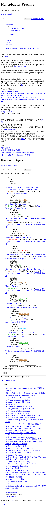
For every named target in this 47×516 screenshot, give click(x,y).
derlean (10, 206)
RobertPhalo (12, 191)
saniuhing (11, 271)
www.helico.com (20, 67)
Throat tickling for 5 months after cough (19, 332)
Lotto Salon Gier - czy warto (15, 204)
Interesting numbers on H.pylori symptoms (20, 318)
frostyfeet (11, 320)
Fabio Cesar (12, 334)
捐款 (23, 139)
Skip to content (6, 14)
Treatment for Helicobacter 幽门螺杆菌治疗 (21, 307)
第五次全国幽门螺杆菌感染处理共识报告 (17, 153)
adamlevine (12, 349)
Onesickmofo (12, 305)
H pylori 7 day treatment (14, 286)
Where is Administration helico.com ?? (19, 237)
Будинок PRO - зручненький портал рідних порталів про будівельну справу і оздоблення (22, 188)
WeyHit (10, 222)
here (6, 56)
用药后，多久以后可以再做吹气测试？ (16, 155)
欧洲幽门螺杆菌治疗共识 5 (11, 150)
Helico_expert (13, 239)
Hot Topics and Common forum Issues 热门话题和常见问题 (25, 224)
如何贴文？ (5, 148)
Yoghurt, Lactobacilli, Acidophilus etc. (24, 207)
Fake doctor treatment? (13, 303)
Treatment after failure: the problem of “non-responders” (25, 254)
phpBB (12, 500)
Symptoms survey (7, 112)
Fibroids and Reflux (12, 347)
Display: (6, 366)
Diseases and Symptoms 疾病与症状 (19, 193)
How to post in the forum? (10, 91)
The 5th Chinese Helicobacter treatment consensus (19, 97)
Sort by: (22, 366)
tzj (8, 256)
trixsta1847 (12, 288)
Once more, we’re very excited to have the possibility (24, 269)
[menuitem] (17, 28)
